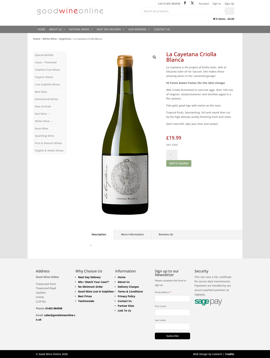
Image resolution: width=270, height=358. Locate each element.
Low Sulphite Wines (47, 84)
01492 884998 (53, 308)
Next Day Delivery (109, 29)
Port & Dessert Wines (48, 143)
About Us (55, 29)
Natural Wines (79, 29)
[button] (154, 57)
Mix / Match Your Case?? (93, 282)
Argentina (65, 38)
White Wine (50, 38)
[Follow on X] (192, 3)
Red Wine (41, 113)
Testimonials (86, 301)
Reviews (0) (166, 234)
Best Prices (85, 296)
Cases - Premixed (46, 62)
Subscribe (172, 336)
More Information (132, 234)
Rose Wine (41, 128)
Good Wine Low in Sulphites (96, 291)
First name (160, 306)
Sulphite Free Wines (47, 69)
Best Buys (41, 91)
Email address (163, 292)
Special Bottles (44, 55)
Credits (229, 354)
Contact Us (162, 29)
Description (99, 234)
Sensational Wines (46, 99)
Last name (160, 320)
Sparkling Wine (44, 136)
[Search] (229, 11)
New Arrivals (43, 106)
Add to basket (178, 163)
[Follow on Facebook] (185, 3)
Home (41, 29)
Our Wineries (137, 29)
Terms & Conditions (130, 291)
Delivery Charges (128, 286)
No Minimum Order (90, 286)
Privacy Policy (126, 296)
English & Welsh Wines (49, 150)
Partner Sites (126, 306)
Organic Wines (44, 77)
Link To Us (124, 310)
